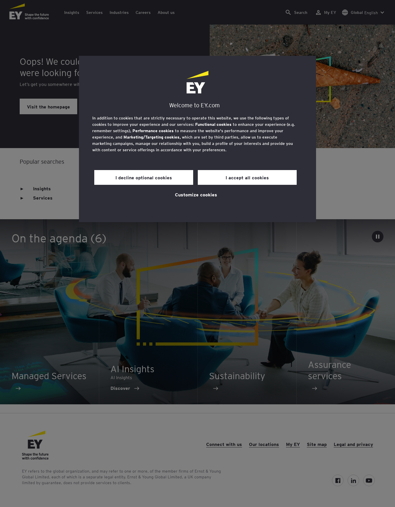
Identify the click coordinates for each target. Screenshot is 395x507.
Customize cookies (196, 194)
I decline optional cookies (143, 177)
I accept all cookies (247, 177)
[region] (197, 139)
